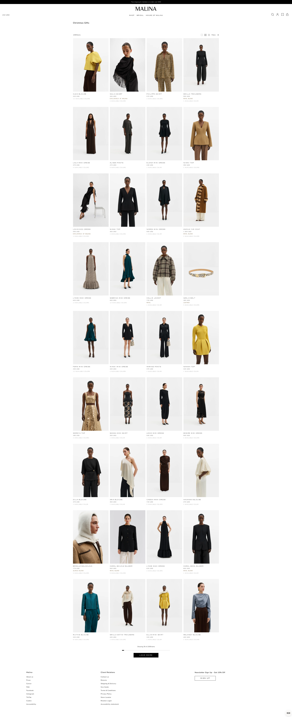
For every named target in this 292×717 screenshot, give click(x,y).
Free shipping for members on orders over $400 (146, 2)
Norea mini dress (156, 229)
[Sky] (137, 168)
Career (29, 684)
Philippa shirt (154, 94)
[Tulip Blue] (82, 372)
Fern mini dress (81, 366)
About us (29, 677)
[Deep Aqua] (100, 369)
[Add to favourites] (108, 94)
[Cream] (192, 306)
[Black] (89, 96)
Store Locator (106, 697)
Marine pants (154, 366)
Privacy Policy (106, 694)
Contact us (105, 677)
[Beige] (82, 96)
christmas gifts (81, 22)
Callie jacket (154, 298)
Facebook (30, 690)
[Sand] (126, 574)
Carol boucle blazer (121, 566)
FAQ (28, 687)
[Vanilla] (100, 640)
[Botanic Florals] (93, 369)
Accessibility (31, 704)
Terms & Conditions (108, 690)
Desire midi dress (192, 433)
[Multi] (74, 304)
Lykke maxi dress (82, 298)
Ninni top (188, 163)
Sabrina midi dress (120, 298)
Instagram (30, 694)
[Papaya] (133, 300)
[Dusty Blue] (137, 300)
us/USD (6, 15)
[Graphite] (74, 100)
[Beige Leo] (97, 96)
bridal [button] (140, 15)
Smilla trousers (192, 94)
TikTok (28, 697)
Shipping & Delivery (108, 684)
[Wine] (82, 100)
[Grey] (188, 237)
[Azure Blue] (122, 300)
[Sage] (118, 304)
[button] (288, 713)
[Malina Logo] (146, 9)
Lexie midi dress (155, 433)
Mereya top (79, 433)
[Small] (209, 35)
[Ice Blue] (78, 100)
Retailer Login (106, 701)
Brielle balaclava (82, 566)
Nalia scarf (116, 94)
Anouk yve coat (191, 229)
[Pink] (89, 168)
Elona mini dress (156, 163)
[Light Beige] (133, 168)
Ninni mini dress (119, 366)
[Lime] (115, 304)
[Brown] (78, 96)
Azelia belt (189, 298)
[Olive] (163, 505)
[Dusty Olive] (130, 168)
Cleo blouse (79, 94)
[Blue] (82, 168)
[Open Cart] (287, 14)
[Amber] (93, 96)
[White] (85, 96)
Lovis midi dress (81, 229)
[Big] (202, 35)
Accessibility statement (110, 704)
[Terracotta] (118, 300)
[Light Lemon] (111, 304)
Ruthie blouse (81, 635)
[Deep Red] (104, 96)
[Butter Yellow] (126, 168)
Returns (104, 680)
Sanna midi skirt (119, 433)
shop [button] (131, 15)
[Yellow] (74, 96)
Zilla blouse (80, 499)
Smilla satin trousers (122, 635)
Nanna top (189, 366)
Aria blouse (116, 499)
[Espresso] (141, 300)
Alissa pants (116, 163)
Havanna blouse (192, 499)
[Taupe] (141, 168)
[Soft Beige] (93, 640)
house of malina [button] (154, 15)
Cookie (29, 701)
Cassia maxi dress (156, 499)
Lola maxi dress (81, 163)
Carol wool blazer (193, 566)
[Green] (78, 168)
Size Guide (105, 687)
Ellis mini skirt (155, 635)
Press (28, 680)
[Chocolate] (100, 96)
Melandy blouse (192, 635)
